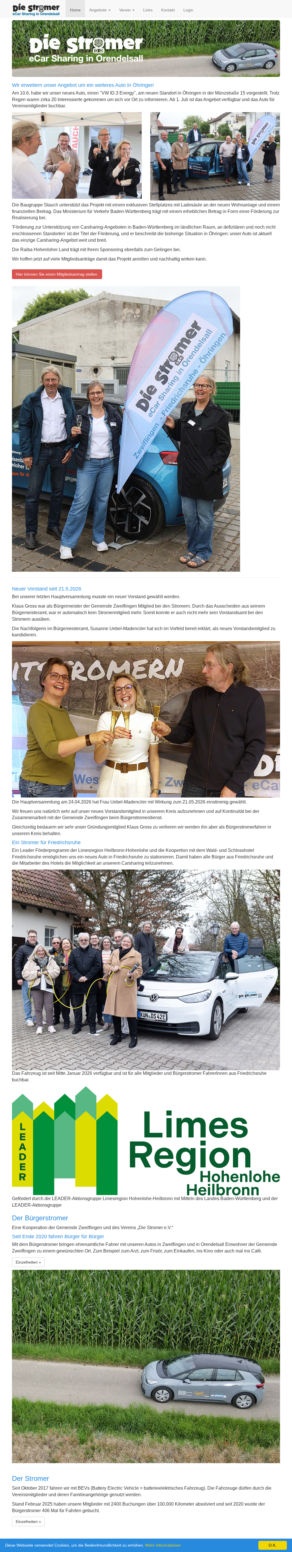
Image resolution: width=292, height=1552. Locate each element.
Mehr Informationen (163, 1545)
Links (148, 10)
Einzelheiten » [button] (28, 1262)
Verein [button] (125, 10)
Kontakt (168, 10)
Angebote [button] (98, 10)
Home (75, 10)
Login (188, 10)
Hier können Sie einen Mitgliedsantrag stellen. (57, 274)
